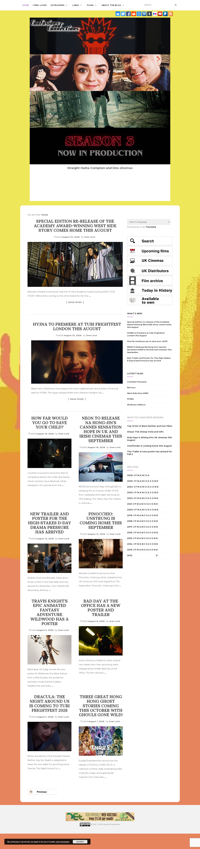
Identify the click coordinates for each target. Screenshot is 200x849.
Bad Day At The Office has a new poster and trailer (100, 607)
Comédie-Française (137, 382)
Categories (57, 5)
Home (25, 5)
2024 (130, 486)
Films (90, 5)
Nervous (131, 387)
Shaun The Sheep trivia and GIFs (145, 431)
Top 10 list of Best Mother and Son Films (149, 426)
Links (75, 5)
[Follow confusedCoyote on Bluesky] (118, 13)
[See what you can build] (139, 13)
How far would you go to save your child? (49, 422)
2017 (129, 527)
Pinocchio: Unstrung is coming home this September (101, 520)
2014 (129, 544)
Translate (151, 227)
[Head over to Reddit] (134, 13)
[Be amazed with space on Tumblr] (149, 13)
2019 (129, 515)
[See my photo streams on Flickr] (155, 13)
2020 (130, 509)
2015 (129, 538)
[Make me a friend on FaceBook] (128, 13)
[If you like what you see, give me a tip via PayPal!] (165, 13)
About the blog (111, 5)
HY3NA (130, 399)
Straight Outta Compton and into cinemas (100, 168)
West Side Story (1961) (137, 393)
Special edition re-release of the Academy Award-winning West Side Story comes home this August (75, 226)
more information (62, 842)
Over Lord (89, 237)
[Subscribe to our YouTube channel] (160, 13)
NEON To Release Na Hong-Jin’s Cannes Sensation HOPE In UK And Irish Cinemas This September (100, 429)
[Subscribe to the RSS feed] (170, 13)
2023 (130, 492)
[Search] (176, 5)
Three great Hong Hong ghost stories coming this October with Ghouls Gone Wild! (101, 705)
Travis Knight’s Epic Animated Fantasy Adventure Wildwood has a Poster (49, 612)
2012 (129, 555)
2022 (130, 498)
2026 (130, 475)
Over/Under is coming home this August (149, 446)
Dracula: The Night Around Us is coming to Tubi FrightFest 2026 (49, 703)
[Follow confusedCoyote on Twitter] (123, 13)
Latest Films (135, 373)
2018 (129, 521)
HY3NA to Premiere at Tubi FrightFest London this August (77, 326)
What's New (134, 313)
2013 (129, 549)
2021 (129, 504)
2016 (129, 532)
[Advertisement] (139, 611)
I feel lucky (40, 5)
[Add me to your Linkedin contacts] (144, 13)
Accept (80, 841)
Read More (75, 302)
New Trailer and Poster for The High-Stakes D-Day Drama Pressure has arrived (49, 523)
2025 (130, 481)
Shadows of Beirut (136, 405)
